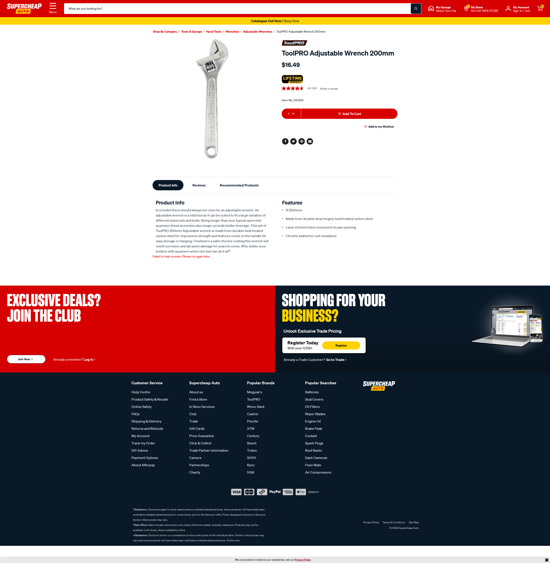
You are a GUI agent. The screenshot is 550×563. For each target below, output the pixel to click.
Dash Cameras (316, 458)
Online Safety (141, 406)
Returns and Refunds (147, 428)
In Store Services (202, 406)
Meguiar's (254, 392)
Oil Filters (312, 406)
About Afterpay (143, 465)
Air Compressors (318, 472)
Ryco (251, 465)
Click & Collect (200, 443)
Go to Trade (334, 359)
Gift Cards (197, 428)
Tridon (252, 450)
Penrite (252, 421)
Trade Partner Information (208, 450)
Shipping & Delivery (146, 421)
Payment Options (144, 458)
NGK (250, 472)
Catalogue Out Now (275, 21)
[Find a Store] (466, 8)
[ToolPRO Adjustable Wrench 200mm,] (212, 98)
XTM (250, 428)
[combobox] (291, 114)
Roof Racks (313, 450)
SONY (251, 458)
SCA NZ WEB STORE (484, 11)
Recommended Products (239, 185)
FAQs (135, 414)
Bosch (252, 443)
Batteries (312, 392)
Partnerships (199, 465)
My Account (140, 436)
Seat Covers (314, 399)
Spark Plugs (314, 443)
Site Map (414, 522)
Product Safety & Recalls (149, 399)
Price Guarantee (201, 436)
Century (253, 436)
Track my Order (143, 443)
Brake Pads (313, 428)
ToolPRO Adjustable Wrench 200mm (300, 31)
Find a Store (198, 399)
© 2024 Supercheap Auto (404, 528)
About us (196, 392)
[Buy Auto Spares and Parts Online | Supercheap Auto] (24, 8)
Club (193, 414)
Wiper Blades (315, 414)
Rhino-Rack (256, 406)
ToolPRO (253, 399)
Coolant (311, 436)
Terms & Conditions (394, 522)
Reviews (199, 185)
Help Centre (140, 392)
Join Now (24, 359)
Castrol (252, 414)
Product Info (168, 185)
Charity (194, 472)
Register (341, 345)
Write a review (329, 88)
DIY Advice (139, 450)
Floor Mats (313, 465)
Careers (195, 458)
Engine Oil (313, 421)
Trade (193, 421)
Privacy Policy (303, 559)
